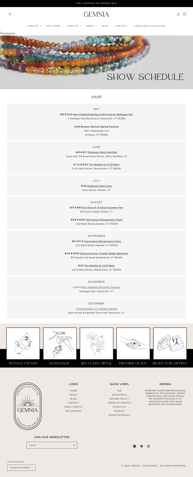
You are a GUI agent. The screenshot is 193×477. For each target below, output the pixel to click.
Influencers (73, 411)
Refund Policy (119, 399)
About (73, 394)
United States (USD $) (20, 467)
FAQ (119, 391)
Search (119, 411)
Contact (73, 402)
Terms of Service (119, 402)
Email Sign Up (74, 407)
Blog (73, 399)
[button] (10, 14)
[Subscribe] (74, 445)
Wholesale (119, 394)
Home (73, 391)
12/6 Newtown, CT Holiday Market (96, 308)
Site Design (150, 466)
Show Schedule (119, 415)
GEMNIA (135, 466)
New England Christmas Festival (101, 287)
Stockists (119, 407)
